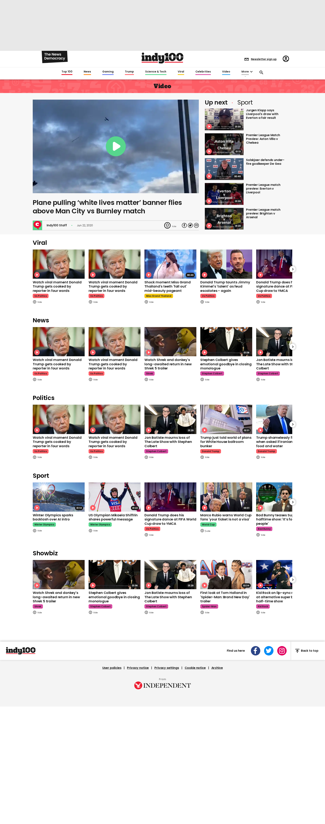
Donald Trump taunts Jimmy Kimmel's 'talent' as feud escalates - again (225, 286)
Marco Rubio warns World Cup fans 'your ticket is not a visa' (225, 517)
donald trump (210, 451)
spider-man (209, 606)
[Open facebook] (255, 650)
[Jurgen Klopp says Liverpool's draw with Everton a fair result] (224, 119)
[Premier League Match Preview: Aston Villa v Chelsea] (224, 144)
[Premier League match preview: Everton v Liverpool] (224, 194)
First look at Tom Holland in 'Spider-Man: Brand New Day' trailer (225, 597)
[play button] (116, 146)
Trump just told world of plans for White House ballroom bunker (225, 441)
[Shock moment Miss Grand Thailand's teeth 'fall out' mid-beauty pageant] (170, 264)
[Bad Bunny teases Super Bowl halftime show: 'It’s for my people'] (282, 497)
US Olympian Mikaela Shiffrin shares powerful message (113, 517)
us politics (40, 296)
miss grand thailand (158, 296)
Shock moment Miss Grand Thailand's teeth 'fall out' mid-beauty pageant (167, 286)
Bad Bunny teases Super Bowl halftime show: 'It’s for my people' (281, 519)
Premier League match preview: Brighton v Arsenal (263, 213)
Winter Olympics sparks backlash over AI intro (53, 517)
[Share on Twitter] (190, 225)
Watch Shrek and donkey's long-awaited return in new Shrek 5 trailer (167, 364)
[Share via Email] (196, 225)
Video (226, 71)
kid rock (263, 606)
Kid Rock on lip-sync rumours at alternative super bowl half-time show (281, 597)
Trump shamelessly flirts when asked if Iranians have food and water (280, 441)
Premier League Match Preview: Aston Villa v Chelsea (263, 139)
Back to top (309, 651)
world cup (208, 524)
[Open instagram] (282, 650)
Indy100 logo (162, 58)
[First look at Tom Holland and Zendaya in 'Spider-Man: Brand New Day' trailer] (226, 574)
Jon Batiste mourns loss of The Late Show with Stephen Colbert (280, 364)
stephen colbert (212, 373)
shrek (149, 373)
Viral (181, 71)
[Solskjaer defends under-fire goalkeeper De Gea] (224, 169)
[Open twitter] (268, 650)
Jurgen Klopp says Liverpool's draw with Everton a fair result (262, 114)
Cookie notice (195, 668)
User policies (111, 668)
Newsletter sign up (264, 59)
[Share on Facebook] (184, 225)
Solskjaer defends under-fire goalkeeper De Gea (265, 162)
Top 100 (67, 71)
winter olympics (44, 524)
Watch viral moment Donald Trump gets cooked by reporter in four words (57, 286)
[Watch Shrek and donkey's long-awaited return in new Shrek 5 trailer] (170, 341)
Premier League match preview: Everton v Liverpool (263, 189)
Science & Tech (155, 71)
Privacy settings (166, 668)
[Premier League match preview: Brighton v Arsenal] (224, 219)
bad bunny (264, 528)
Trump (129, 71)
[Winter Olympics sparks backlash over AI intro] (59, 497)
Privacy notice (138, 668)
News (87, 71)
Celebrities (203, 71)
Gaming (108, 71)
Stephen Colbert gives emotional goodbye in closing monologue (226, 364)
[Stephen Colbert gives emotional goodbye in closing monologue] (226, 341)
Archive (217, 668)
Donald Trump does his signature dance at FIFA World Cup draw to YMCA (282, 286)
